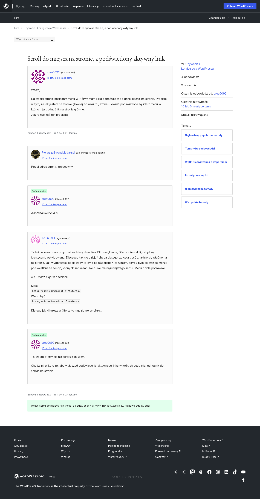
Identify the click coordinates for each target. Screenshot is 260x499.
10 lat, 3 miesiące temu (59, 78)
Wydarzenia (162, 445)
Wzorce (65, 456)
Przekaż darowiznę (168, 451)
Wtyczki (66, 451)
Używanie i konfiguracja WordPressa (45, 28)
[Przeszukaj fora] (51, 39)
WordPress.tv (117, 456)
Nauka (112, 440)
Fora (16, 17)
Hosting (18, 451)
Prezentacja (68, 440)
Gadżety (162, 456)
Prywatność (21, 456)
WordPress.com (213, 440)
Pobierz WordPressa (240, 6)
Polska (51, 476)
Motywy (66, 445)
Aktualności (21, 445)
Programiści (115, 451)
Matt (206, 445)
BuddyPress (210, 456)
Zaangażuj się (163, 440)
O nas (17, 440)
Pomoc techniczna (119, 445)
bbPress (208, 451)
